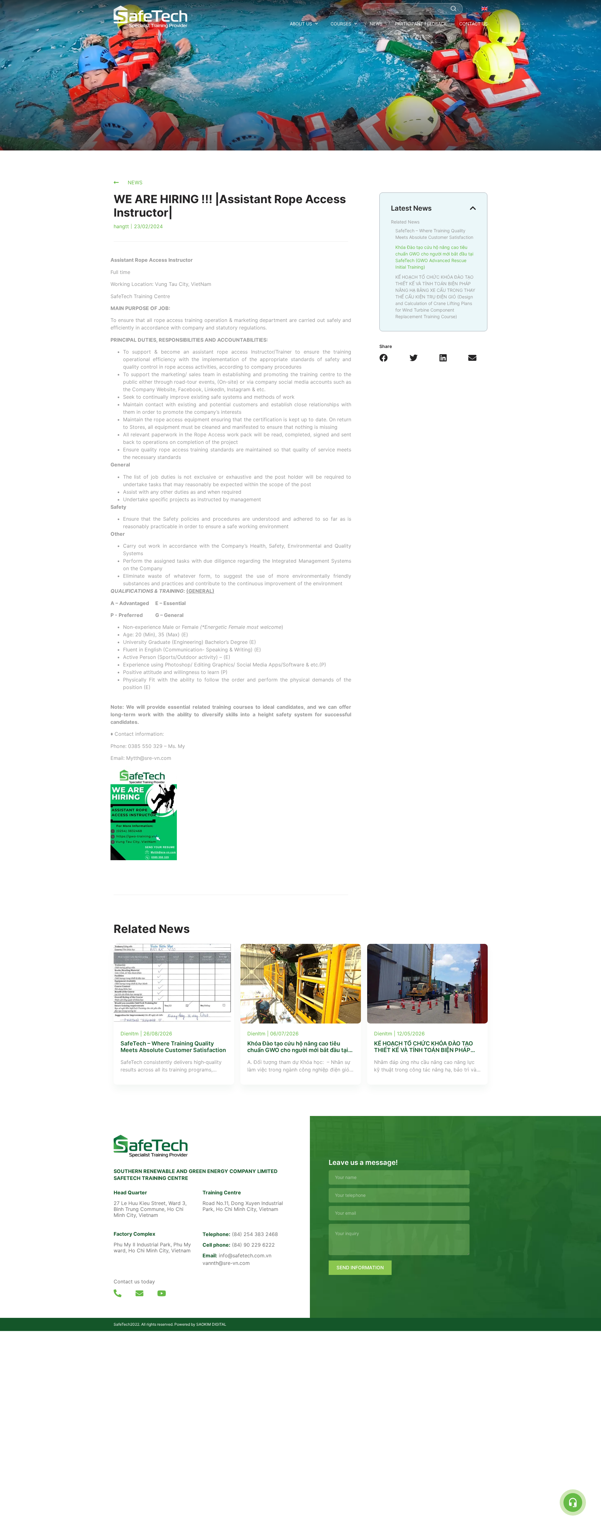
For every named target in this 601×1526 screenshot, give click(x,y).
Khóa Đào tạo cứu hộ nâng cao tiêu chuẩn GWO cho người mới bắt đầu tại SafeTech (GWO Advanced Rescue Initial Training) (434, 257)
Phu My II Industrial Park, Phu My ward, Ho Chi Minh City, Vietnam (152, 1247)
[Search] (453, 8)
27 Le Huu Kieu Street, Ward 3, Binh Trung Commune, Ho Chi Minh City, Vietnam (150, 1209)
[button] (383, 358)
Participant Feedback (421, 23)
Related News (405, 221)
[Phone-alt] (117, 1293)
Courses (341, 23)
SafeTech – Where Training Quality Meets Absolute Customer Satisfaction (434, 234)
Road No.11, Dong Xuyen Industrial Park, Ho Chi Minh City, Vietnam (243, 1206)
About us (301, 23)
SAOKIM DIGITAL (211, 1324)
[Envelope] (139, 1293)
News (376, 23)
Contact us (473, 23)
